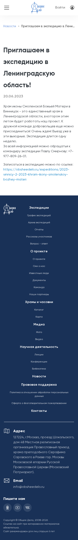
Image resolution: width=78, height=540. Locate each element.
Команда (39, 287)
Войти (60, 7)
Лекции (39, 354)
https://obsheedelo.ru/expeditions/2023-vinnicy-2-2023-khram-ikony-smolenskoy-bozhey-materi (36, 174)
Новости (9, 26)
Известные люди (39, 273)
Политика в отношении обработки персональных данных (39, 394)
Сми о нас (39, 266)
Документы (39, 280)
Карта (39, 317)
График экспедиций (39, 215)
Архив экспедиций (39, 222)
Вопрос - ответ (39, 244)
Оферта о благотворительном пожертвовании (39, 403)
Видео (39, 339)
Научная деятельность (39, 347)
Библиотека (39, 369)
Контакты (39, 411)
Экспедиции (39, 208)
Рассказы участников (39, 237)
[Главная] (37, 5)
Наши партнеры (39, 294)
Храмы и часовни (39, 302)
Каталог (39, 310)
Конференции (39, 362)
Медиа (39, 324)
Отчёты (39, 229)
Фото (39, 332)
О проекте (39, 251)
